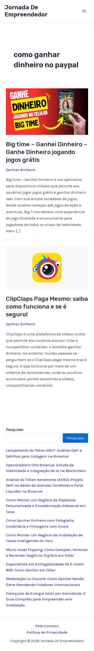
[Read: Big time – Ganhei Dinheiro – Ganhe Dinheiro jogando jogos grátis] (47, 111)
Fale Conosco (47, 626)
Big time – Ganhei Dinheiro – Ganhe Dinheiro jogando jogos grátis (46, 152)
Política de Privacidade (47, 632)
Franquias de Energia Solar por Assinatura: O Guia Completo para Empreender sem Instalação (46, 599)
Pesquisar (75, 438)
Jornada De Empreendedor (26, 11)
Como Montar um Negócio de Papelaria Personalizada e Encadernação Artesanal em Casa (46, 506)
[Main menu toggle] (84, 11)
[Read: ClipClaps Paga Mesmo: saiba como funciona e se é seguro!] (47, 267)
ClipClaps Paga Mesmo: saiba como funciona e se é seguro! (47, 306)
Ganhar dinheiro (20, 169)
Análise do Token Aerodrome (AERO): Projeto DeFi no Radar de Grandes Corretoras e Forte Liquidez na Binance (44, 485)
